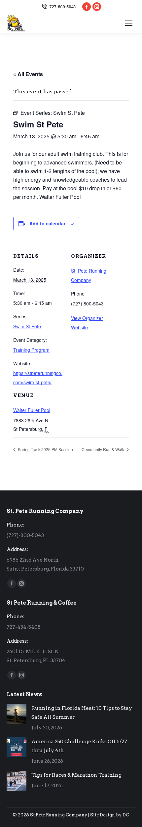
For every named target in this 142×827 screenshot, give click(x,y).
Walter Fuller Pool (31, 410)
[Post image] (16, 714)
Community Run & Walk (103, 449)
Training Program (31, 349)
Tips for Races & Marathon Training (76, 775)
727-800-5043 (62, 6)
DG (126, 814)
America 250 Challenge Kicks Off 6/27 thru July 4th (79, 746)
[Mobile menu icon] (128, 23)
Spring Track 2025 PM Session (45, 449)
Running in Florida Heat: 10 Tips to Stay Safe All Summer (81, 712)
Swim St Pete (27, 326)
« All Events (28, 74)
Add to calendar (47, 223)
